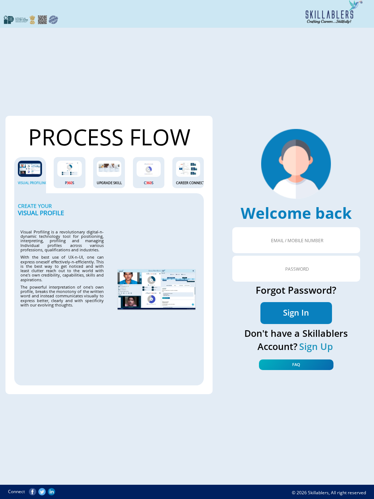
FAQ (296, 364)
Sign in (296, 312)
